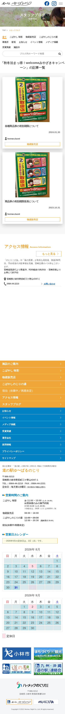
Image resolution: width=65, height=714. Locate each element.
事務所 (5, 42)
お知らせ (23, 42)
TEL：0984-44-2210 (12, 483)
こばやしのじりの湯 (48, 37)
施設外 (17, 47)
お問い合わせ (49, 284)
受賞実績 (6, 47)
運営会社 (6, 438)
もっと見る (49, 253)
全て (4, 37)
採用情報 (6, 444)
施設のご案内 (10, 363)
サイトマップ (8, 458)
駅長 (14, 42)
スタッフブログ (11, 404)
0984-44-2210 (13, 284)
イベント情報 (36, 42)
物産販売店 (31, 37)
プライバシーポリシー (13, 451)
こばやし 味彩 (16, 37)
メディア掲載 (52, 42)
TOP (4, 30)
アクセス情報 (10, 397)
